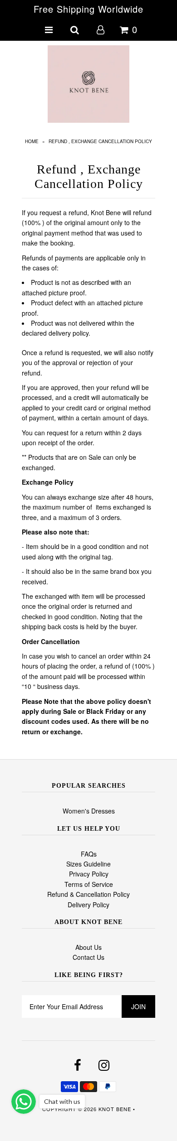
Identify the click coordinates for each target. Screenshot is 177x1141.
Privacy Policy (88, 873)
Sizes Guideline (88, 863)
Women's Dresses (89, 810)
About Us (88, 947)
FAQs (89, 853)
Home (32, 141)
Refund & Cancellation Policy (88, 894)
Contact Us (88, 957)
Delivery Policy (88, 904)
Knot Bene (114, 1108)
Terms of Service (88, 884)
